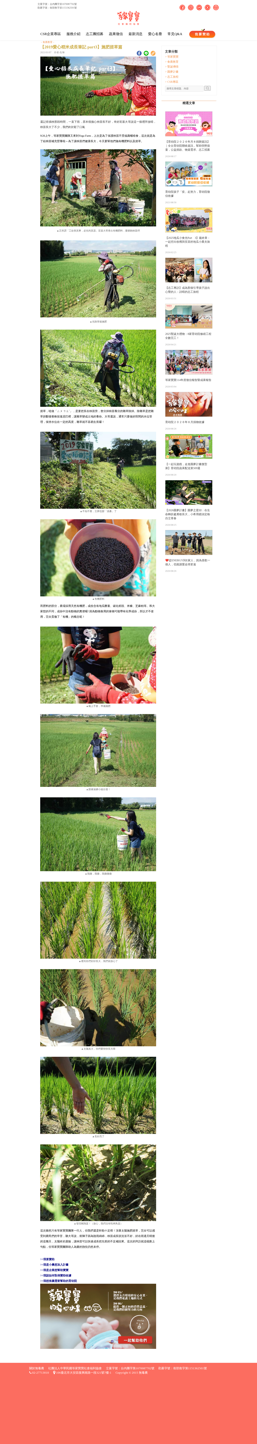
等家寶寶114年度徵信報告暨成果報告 (188, 380)
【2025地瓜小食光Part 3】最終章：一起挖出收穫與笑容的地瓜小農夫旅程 (187, 241)
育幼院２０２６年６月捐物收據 (184, 422)
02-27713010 (40, 1372)
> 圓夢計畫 (172, 71)
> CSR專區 (171, 81)
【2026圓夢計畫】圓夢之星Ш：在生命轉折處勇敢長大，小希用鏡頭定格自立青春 (187, 514)
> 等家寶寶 (172, 56)
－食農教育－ (47, 42)
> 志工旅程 (172, 76)
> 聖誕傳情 (172, 66)
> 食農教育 (172, 61)
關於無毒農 (36, 1368)
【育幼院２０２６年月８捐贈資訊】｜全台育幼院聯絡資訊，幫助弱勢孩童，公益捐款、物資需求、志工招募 (187, 145)
